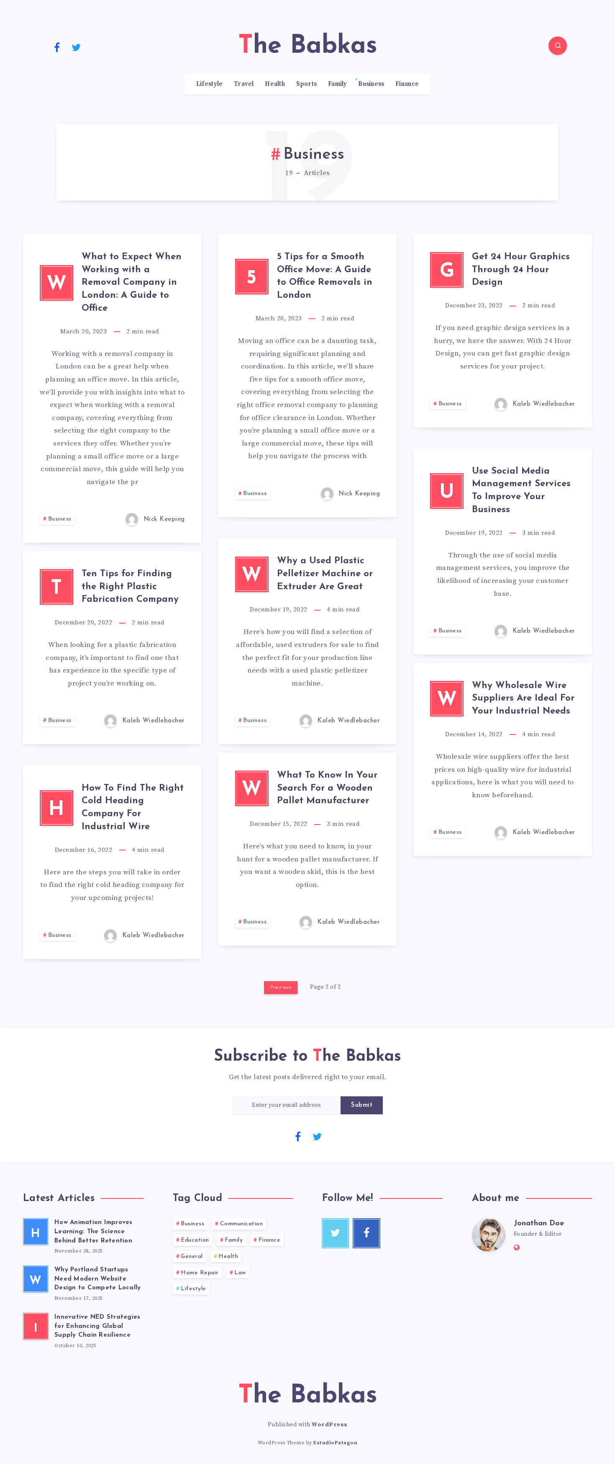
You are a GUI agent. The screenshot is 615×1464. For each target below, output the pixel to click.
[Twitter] (77, 47)
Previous (280, 987)
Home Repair (200, 1273)
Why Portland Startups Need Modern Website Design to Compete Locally (97, 1279)
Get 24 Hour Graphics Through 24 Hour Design (521, 270)
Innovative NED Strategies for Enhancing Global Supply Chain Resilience (97, 1326)
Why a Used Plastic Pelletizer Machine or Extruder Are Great (325, 574)
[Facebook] (57, 47)
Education (195, 1240)
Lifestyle (209, 84)
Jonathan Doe (539, 1223)
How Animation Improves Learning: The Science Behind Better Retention (93, 1231)
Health (275, 84)
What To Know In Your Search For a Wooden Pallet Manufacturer (327, 788)
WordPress (330, 1424)
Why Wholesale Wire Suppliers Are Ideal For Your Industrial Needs (523, 699)
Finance (407, 84)
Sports (306, 84)
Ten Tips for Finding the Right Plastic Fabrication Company (130, 587)
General (192, 1256)
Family (337, 84)
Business (371, 84)
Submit (361, 1105)
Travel (244, 84)
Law (240, 1273)
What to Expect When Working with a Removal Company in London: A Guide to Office (132, 282)
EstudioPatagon (335, 1443)
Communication (241, 1224)
